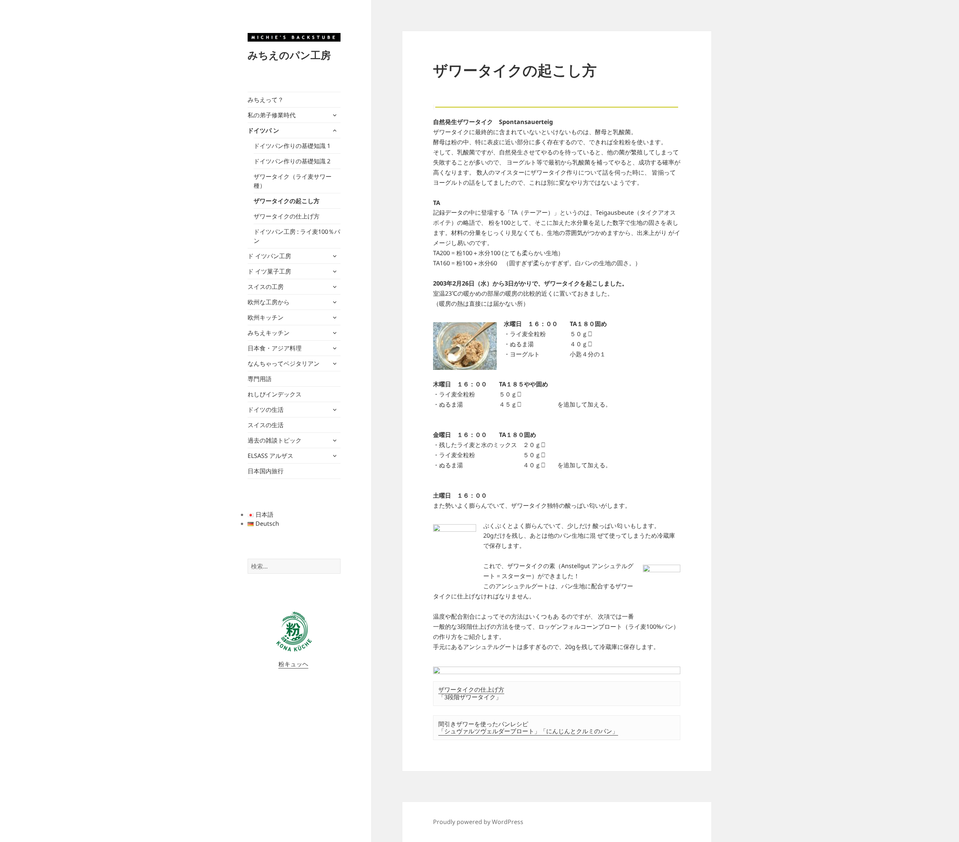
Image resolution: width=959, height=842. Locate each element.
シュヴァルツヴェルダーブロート (489, 731)
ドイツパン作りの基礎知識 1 (292, 146)
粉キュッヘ (293, 664)
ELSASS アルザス (270, 456)
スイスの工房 (266, 287)
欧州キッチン (266, 317)
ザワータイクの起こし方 (287, 201)
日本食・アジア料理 (275, 348)
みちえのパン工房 (289, 55)
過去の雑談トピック (275, 440)
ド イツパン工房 (269, 256)
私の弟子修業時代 (272, 115)
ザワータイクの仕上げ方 (287, 216)
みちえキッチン (269, 333)
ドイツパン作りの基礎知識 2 (292, 161)
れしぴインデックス (275, 394)
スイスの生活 (266, 425)
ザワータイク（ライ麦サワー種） (293, 181)
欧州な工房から (269, 302)
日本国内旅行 (266, 471)
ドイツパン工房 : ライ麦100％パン (297, 236)
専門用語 (260, 379)
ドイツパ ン (263, 130)
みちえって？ (266, 100)
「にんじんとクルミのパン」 (579, 731)
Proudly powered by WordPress (478, 822)
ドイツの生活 (266, 409)
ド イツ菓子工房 (269, 271)
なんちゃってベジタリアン (284, 363)
